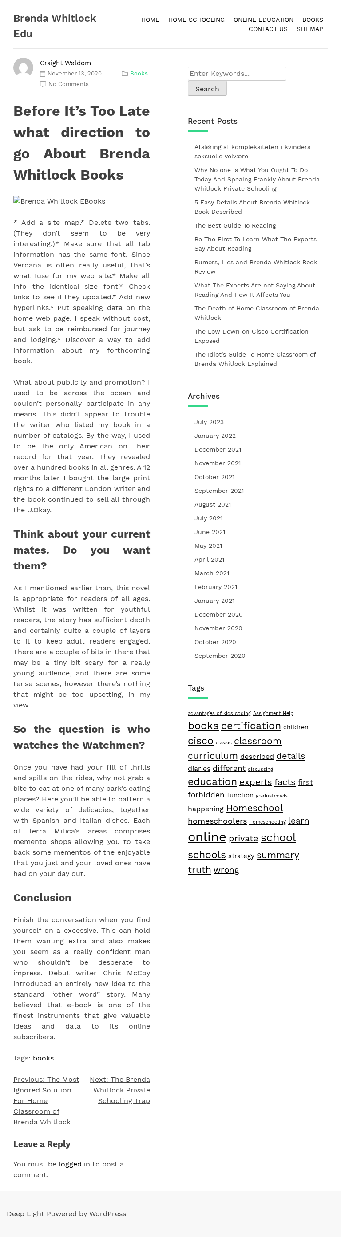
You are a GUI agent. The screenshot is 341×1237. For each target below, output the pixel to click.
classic (224, 743)
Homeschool (254, 807)
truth (199, 869)
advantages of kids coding (219, 713)
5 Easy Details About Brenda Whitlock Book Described (252, 207)
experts (255, 782)
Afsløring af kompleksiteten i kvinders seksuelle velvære (252, 151)
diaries (199, 768)
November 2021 (217, 463)
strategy (241, 856)
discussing (260, 769)
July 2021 (208, 518)
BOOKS (312, 19)
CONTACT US (268, 28)
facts (285, 782)
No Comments (68, 84)
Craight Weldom (65, 63)
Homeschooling (267, 822)
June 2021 (209, 531)
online (207, 836)
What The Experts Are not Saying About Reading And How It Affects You (254, 290)
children (296, 726)
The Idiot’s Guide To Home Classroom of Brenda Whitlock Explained (255, 359)
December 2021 (217, 449)
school (278, 837)
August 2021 (212, 504)
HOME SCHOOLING (196, 19)
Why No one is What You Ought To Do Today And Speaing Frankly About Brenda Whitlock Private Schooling (257, 179)
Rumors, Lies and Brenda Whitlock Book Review (255, 267)
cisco (201, 741)
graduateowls (272, 796)
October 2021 (214, 476)
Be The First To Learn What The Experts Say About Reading (255, 244)
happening (206, 809)
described (257, 756)
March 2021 (211, 573)
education (212, 781)
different (229, 768)
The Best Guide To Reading (235, 225)
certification (251, 726)
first (305, 782)
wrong (226, 870)
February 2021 (215, 586)
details (290, 755)
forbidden (206, 794)
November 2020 (218, 628)
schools (207, 854)
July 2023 (209, 421)
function (240, 795)
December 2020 (218, 614)
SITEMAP (310, 28)
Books (139, 73)
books (43, 1058)
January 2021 (214, 600)
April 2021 (209, 559)
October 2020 (215, 641)
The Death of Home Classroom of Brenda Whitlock (256, 313)
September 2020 (220, 655)
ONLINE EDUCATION (263, 19)
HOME (150, 19)
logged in (74, 1164)
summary (278, 854)
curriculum (213, 755)
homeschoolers (217, 820)
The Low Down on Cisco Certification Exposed (251, 336)
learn (298, 821)
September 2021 (219, 490)
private (243, 838)
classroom (258, 741)
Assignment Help (273, 713)
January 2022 (215, 435)
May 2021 (208, 545)
